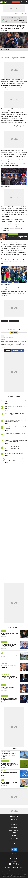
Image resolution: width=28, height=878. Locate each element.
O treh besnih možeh (13, 234)
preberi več (14, 332)
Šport (6, 403)
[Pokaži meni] (26, 2)
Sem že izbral (24, 22)
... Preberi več (22, 876)
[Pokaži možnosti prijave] (24, 2)
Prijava (8, 350)
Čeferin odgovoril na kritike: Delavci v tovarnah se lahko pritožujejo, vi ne (17, 237)
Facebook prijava (17, 350)
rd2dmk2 (6, 336)
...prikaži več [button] (3, 347)
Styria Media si (20, 867)
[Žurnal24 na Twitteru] (15, 849)
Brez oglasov (15, 1)
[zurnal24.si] (3, 2)
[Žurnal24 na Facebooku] (12, 849)
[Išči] (21, 2)
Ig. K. (6, 30)
